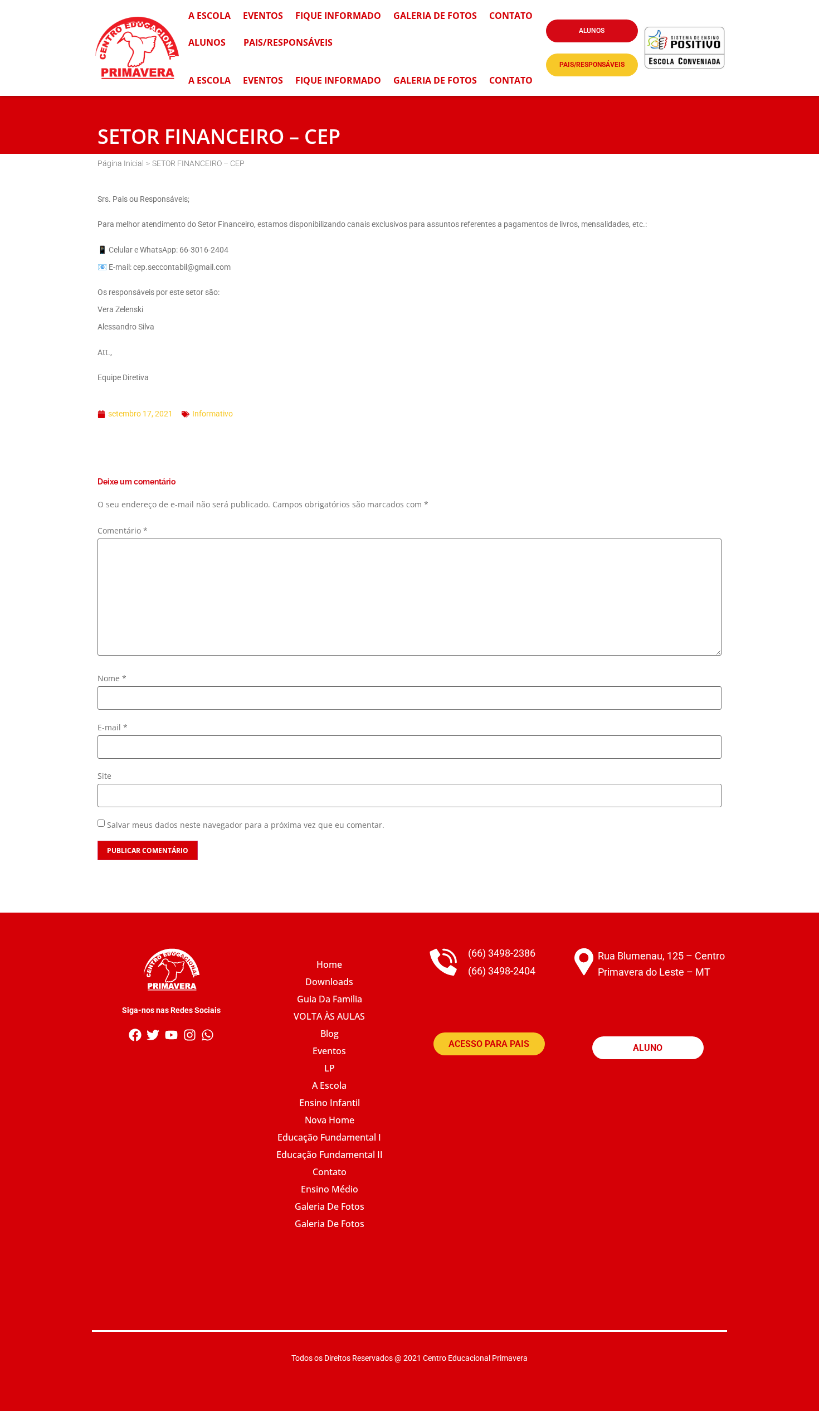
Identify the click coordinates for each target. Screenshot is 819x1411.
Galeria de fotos (329, 1224)
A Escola (209, 15)
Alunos (207, 42)
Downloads (329, 982)
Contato (511, 15)
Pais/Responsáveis (288, 42)
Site (104, 776)
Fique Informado (338, 80)
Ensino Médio (329, 1189)
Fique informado (338, 15)
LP (329, 1068)
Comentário (123, 531)
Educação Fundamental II (329, 1154)
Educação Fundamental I (329, 1137)
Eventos (263, 15)
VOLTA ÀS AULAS (329, 1016)
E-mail (113, 727)
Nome (112, 678)
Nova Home (329, 1120)
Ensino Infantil (329, 1103)
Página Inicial (121, 163)
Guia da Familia (329, 999)
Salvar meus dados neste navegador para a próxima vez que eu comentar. (245, 825)
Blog (329, 1033)
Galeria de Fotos (435, 15)
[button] (592, 31)
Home (329, 964)
